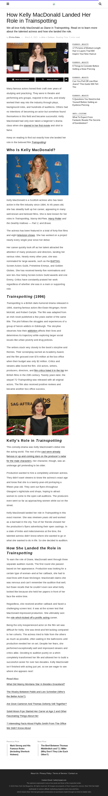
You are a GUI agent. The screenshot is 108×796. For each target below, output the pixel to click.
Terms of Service (60, 773)
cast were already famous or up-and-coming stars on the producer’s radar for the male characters (36, 456)
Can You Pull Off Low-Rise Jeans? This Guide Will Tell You (85, 84)
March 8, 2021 (31, 37)
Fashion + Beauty (80, 44)
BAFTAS (55, 261)
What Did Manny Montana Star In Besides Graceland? (36, 684)
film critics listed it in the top (49, 370)
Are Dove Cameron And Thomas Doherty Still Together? (37, 704)
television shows (26, 235)
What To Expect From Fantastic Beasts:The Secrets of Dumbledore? (86, 120)
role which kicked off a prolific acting (30, 617)
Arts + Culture (48, 37)
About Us (34, 773)
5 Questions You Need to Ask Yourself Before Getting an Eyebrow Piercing (86, 102)
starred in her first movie (37, 125)
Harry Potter (55, 218)
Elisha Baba (14, 37)
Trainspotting (39, 142)
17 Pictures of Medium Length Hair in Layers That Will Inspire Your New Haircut (86, 51)
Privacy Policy (45, 773)
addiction (33, 330)
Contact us (72, 773)
